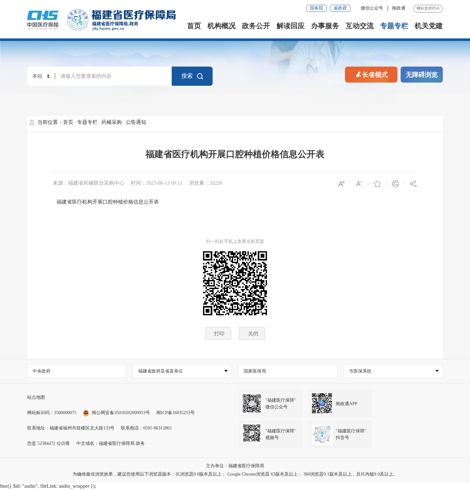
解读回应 (291, 26)
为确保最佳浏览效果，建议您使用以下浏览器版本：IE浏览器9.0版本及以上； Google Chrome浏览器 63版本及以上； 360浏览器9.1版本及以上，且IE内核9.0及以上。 (235, 474)
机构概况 (222, 26)
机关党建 (429, 26)
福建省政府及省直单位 (160, 371)
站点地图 (36, 397)
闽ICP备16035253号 (175, 412)
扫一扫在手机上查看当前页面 (235, 241)
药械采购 (111, 122)
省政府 (340, 8)
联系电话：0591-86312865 (146, 428)
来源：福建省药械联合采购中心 (88, 183)
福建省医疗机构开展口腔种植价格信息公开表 (235, 154)
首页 (194, 26)
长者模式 (375, 74)
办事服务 (325, 26)
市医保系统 (360, 371)
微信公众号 (372, 8)
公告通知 (136, 122)
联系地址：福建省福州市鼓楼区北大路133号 (70, 428)
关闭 (253, 333)
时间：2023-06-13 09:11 (157, 183)
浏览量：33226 (205, 183)
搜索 (187, 76)
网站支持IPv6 (428, 8)
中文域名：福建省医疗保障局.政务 (110, 443)
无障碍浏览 (422, 74)
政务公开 (256, 26)
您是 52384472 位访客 (48, 443)
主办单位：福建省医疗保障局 (235, 465)
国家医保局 (255, 371)
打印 (219, 333)
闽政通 (398, 8)
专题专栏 (394, 26)
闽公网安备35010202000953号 (121, 412)
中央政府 (42, 371)
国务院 (316, 8)
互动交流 (360, 26)
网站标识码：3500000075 (51, 412)
